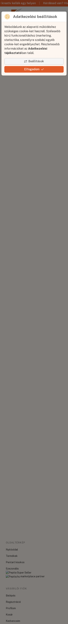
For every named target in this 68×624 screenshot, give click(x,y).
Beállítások (36, 61)
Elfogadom (32, 69)
